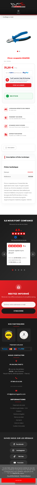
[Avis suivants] (32, 254)
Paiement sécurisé (19, 405)
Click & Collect (18, 423)
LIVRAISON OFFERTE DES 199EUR (19, 108)
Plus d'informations (13, 476)
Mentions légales (18, 414)
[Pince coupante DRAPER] (18, 37)
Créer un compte (18, 85)
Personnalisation (25, 476)
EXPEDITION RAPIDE (15, 133)
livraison (18, 411)
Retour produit (19, 417)
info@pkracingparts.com (16, 394)
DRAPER (30, 172)
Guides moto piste (19, 426)
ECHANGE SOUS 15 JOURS (17, 125)
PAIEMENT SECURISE (15, 117)
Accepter (18, 480)
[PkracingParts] (18, 4)
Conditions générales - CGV (19, 408)
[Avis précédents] (4, 254)
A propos (19, 420)
